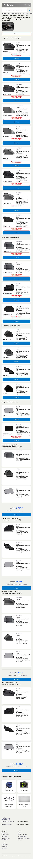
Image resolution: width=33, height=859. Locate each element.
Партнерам (5, 846)
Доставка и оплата (22, 836)
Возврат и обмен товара (24, 838)
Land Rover (18, 13)
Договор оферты (22, 834)
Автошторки (10, 13)
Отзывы (4, 850)
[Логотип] (10, 5)
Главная (4, 13)
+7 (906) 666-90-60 (22, 824)
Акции (19, 833)
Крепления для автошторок (6, 839)
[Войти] (25, 5)
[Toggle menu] (4, 5)
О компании (5, 844)
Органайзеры (5, 834)
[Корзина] (29, 5)
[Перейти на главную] (6, 818)
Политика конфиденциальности (24, 855)
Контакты (20, 840)
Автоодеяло (5, 836)
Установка (4, 848)
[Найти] (29, 10)
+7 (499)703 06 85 (22, 821)
